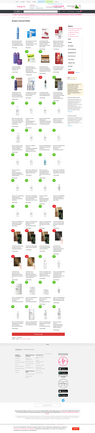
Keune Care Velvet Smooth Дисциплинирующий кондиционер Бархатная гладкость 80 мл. (17, 172)
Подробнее (70, 111)
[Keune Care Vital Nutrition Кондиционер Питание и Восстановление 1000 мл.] (31, 313)
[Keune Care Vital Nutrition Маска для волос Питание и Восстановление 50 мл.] (59, 137)
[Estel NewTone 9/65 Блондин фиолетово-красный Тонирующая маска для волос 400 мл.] (18, 84)
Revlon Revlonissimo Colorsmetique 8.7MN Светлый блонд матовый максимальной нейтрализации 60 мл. (58, 95)
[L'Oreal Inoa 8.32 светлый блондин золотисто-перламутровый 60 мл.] (18, 237)
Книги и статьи (38, 370)
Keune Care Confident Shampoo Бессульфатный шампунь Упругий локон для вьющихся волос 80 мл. (31, 148)
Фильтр (70, 26)
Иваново (32, 6)
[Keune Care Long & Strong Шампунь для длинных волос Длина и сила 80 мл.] (45, 213)
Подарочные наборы (40, 365)
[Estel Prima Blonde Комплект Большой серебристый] (18, 58)
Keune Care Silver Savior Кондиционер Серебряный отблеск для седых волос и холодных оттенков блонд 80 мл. (45, 121)
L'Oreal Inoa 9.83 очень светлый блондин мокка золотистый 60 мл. (44, 247)
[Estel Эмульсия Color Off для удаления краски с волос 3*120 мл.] (31, 84)
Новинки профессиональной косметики (39, 362)
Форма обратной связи (19, 368)
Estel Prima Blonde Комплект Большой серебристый (16, 68)
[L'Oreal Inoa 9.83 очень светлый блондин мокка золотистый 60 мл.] (45, 237)
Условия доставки (39, 8)
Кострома (36, 6)
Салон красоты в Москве (30, 374)
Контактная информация (20, 362)
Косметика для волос (74, 30)
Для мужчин (72, 34)
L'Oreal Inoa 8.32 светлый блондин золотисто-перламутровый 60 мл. (17, 247)
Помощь (49, 3)
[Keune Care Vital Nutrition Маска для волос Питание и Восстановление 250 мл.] (45, 289)
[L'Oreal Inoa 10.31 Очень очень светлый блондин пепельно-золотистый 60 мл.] (59, 213)
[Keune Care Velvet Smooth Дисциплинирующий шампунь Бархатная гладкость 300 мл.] (59, 313)
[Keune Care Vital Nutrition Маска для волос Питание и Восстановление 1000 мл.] (18, 289)
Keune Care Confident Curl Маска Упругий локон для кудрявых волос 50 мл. (31, 171)
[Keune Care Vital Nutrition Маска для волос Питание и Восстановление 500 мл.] (31, 289)
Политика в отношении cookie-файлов (24, 428)
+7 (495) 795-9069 (58, 6)
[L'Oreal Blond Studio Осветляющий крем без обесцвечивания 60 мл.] (45, 84)
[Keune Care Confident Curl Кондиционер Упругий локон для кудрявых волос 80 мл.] (18, 213)
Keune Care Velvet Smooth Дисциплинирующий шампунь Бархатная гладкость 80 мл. (44, 198)
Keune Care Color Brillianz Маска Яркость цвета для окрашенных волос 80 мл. (59, 171)
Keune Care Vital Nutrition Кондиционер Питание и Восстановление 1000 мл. (31, 323)
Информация (54, 3)
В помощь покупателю (19, 366)
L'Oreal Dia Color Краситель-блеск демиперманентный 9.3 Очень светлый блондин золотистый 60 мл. (31, 274)
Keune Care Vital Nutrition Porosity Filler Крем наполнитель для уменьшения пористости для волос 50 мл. (59, 274)
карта (73, 7)
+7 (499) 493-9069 (57, 7)
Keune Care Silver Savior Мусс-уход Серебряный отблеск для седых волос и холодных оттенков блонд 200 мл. (17, 121)
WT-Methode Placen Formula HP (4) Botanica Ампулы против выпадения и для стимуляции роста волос (31, 69)
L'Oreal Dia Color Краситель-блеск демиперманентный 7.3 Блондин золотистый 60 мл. (17, 274)
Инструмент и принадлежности (75, 28)
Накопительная (70, 6)
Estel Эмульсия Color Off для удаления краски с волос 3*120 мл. (31, 94)
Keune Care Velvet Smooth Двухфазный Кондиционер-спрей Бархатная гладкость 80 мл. (44, 172)
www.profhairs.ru (60, 424)
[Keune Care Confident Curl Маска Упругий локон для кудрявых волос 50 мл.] (31, 161)
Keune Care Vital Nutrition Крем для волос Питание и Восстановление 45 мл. (59, 299)
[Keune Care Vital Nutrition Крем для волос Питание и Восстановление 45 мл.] (59, 289)
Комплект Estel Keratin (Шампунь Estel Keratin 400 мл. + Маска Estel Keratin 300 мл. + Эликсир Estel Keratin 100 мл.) (58, 44)
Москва (32, 5)
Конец (29, 339)
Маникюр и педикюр (74, 32)
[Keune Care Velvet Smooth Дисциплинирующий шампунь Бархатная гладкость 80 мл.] (45, 187)
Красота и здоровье (74, 36)
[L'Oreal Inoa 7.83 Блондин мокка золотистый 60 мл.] (31, 237)
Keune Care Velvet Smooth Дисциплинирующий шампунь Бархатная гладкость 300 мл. (58, 324)
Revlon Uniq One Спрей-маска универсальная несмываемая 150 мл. (58, 68)
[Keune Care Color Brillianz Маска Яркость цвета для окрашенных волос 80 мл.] (59, 161)
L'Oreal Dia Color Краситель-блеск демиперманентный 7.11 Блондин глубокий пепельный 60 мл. (58, 248)
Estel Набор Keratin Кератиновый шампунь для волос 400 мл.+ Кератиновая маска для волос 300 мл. (44, 44)
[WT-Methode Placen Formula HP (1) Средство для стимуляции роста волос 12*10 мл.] (45, 58)
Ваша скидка (17, 360)
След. (25, 339)
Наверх (47, 344)
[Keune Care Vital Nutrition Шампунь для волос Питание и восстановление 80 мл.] (31, 213)
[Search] (59, 11)
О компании (17, 358)
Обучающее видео (39, 372)
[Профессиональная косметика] (21, 6)
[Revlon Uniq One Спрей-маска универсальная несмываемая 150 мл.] (59, 58)
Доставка (17, 364)
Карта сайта (59, 3)
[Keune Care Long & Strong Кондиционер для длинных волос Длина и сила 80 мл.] (18, 187)
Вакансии (17, 372)
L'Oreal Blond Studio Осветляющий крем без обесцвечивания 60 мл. (44, 94)
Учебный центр (49, 353)
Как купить (17, 370)
